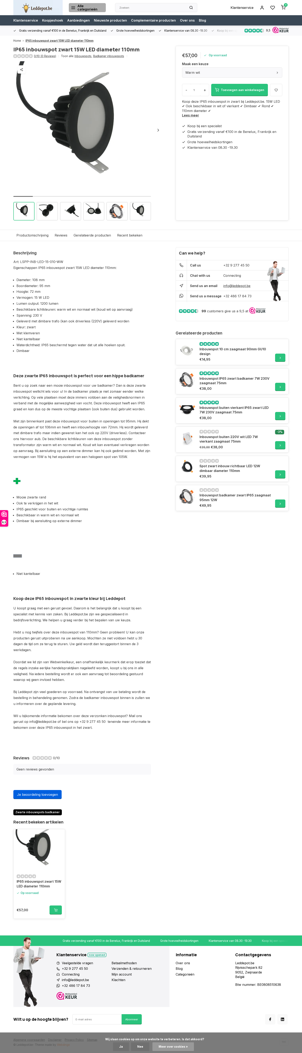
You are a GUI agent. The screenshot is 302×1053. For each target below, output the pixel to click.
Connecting (232, 275)
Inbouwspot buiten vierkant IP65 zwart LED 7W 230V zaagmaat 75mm (234, 410)
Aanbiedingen (78, 20)
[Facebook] (270, 1019)
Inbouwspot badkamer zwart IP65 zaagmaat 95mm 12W (235, 497)
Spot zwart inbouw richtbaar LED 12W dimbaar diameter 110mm (229, 468)
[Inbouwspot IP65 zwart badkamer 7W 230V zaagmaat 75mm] (187, 379)
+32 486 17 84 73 (237, 296)
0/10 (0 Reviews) (45, 56)
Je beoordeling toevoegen (37, 794)
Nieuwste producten (110, 20)
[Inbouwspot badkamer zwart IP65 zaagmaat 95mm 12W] (187, 496)
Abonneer (131, 1019)
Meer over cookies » (173, 1046)
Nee (140, 1046)
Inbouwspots (83, 56)
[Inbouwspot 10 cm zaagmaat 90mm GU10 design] (187, 350)
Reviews (61, 235)
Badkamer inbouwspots (108, 56)
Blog (202, 20)
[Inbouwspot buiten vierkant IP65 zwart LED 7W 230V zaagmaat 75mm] (187, 409)
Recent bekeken (129, 235)
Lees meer (190, 115)
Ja (121, 1046)
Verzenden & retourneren (132, 968)
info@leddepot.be (236, 286)
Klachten (118, 980)
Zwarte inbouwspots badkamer (37, 812)
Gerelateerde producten (92, 235)
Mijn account (122, 974)
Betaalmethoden (124, 963)
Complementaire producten (153, 20)
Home (17, 40)
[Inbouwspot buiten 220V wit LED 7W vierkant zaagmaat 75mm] (187, 438)
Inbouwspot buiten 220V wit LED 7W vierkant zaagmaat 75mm (228, 439)
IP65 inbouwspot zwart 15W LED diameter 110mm (59, 40)
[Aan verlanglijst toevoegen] (59, 835)
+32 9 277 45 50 (236, 265)
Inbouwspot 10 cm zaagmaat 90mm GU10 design (232, 351)
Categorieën (185, 974)
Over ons (187, 20)
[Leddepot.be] (38, 7)
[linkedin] (282, 1019)
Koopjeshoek (52, 20)
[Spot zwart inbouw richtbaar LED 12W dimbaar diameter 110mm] (187, 467)
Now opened (97, 955)
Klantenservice (242, 8)
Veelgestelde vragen (77, 963)
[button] (158, 130)
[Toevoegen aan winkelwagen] (56, 910)
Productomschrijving (32, 235)
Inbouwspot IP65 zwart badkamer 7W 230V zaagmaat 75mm (234, 380)
